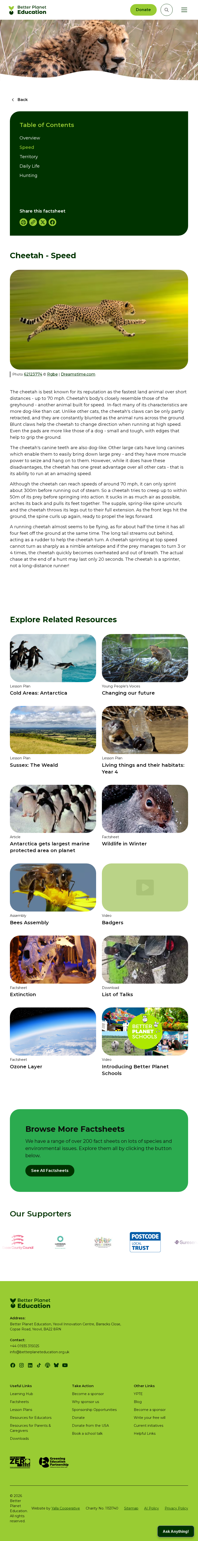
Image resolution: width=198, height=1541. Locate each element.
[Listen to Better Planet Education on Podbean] (47, 1365)
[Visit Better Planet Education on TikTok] (39, 1365)
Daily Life (30, 166)
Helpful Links (145, 1433)
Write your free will (149, 1417)
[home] (28, 10)
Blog (138, 1402)
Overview (30, 138)
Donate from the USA (90, 1425)
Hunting (28, 175)
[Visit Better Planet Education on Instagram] (21, 1365)
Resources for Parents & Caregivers (30, 1428)
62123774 (33, 374)
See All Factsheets (50, 1170)
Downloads (19, 1438)
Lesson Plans (21, 1410)
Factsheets (19, 1402)
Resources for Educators (30, 1417)
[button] (183, 10)
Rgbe (52, 374)
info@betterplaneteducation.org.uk (39, 1352)
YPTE (138, 1394)
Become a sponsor (88, 1394)
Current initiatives (148, 1425)
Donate (143, 9)
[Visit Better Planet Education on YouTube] (65, 1365)
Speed (27, 147)
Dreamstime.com (78, 374)
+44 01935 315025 (24, 1346)
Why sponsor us (85, 1402)
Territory (29, 156)
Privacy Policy (176, 1508)
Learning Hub (21, 1394)
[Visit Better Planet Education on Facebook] (13, 1365)
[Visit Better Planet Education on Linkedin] (30, 1365)
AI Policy (151, 1508)
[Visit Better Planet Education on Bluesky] (56, 1365)
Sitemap (131, 1508)
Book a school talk (87, 1433)
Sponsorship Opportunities (94, 1410)
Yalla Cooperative (65, 1508)
